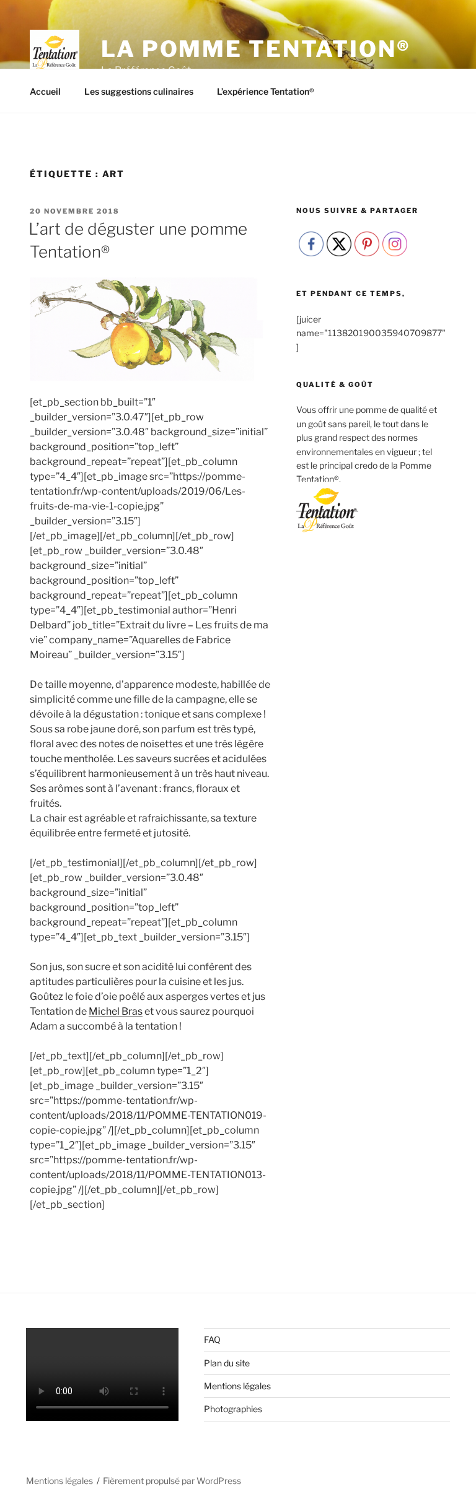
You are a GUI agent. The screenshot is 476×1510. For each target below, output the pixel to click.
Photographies (233, 1409)
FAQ (212, 1339)
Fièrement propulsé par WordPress (172, 1480)
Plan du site (227, 1363)
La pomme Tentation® (256, 49)
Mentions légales (237, 1386)
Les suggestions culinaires (138, 91)
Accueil (45, 91)
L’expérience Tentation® (265, 91)
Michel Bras (116, 1011)
